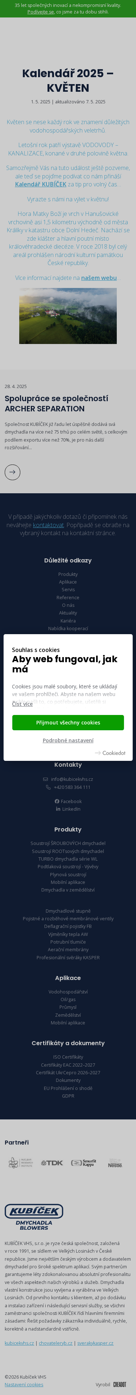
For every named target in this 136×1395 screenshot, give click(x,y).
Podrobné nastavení (68, 740)
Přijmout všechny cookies (68, 722)
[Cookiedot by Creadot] (110, 753)
